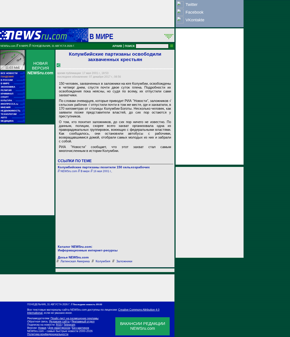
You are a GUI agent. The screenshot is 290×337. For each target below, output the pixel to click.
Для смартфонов (59, 328)
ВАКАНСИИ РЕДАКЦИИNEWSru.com (142, 326)
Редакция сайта (59, 321)
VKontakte (195, 20)
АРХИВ (117, 46)
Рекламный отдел (83, 321)
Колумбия (103, 261)
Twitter (192, 4)
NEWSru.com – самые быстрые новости (52, 331)
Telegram (69, 324)
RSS (59, 324)
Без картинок (80, 328)
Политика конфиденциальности (47, 334)
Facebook (194, 12)
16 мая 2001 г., (102, 171)
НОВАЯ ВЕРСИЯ (40, 68)
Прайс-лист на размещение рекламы (75, 318)
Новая (42, 328)
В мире (101, 36)
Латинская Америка (75, 261)
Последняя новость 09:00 (87, 304)
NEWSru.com (7, 46)
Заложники (124, 261)
